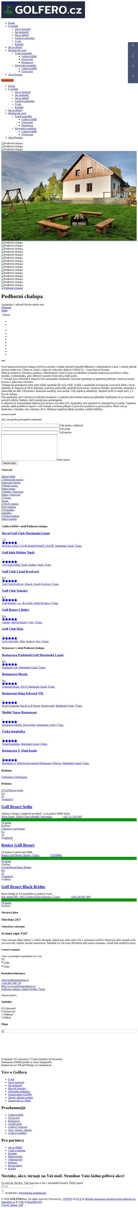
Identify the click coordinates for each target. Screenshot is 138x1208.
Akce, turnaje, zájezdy (20, 1130)
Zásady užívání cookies (20, 1097)
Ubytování (27, 59)
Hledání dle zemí (17, 50)
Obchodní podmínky (19, 1091)
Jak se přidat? (22, 35)
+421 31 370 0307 (72, 816)
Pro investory (15, 1165)
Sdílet (4, 310)
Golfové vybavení (17, 1127)
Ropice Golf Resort (17, 845)
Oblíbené (6, 307)
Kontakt (19, 44)
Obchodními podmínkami (32, 1192)
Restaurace (27, 62)
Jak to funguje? (23, 29)
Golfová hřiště (29, 56)
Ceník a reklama (16, 1150)
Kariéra (12, 1168)
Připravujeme (15, 1156)
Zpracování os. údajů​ (19, 1100)
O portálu (13, 26)
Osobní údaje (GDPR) (20, 1094)
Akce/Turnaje (15, 74)
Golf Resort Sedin (16, 806)
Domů (11, 23)
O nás (18, 41)
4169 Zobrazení (10, 3)
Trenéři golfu (15, 1124)
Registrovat (7, 80)
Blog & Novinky (17, 1088)
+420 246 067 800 (80, 896)
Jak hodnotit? (22, 32)
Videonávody (15, 1159)
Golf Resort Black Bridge (23, 886)
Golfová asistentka (24, 38)
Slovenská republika (25, 65)
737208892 (56, 855)
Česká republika (23, 53)
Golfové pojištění (17, 1133)
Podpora (12, 1162)
